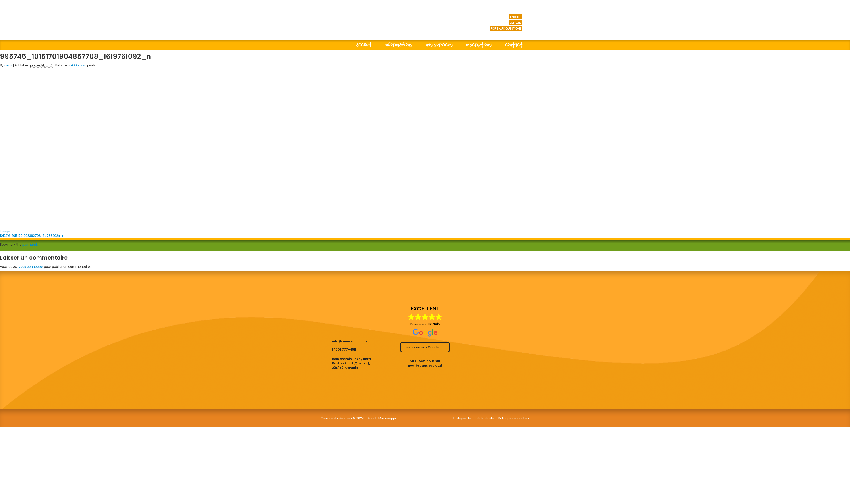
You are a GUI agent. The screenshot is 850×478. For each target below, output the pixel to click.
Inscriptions (479, 44)
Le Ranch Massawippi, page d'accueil (378, 24)
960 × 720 (78, 65)
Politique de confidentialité (473, 418)
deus (8, 65)
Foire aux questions (506, 28)
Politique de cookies (513, 418)
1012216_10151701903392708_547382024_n (32, 235)
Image (5, 231)
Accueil (363, 44)
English (516, 17)
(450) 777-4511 (344, 349)
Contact (513, 44)
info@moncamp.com (349, 341)
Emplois (516, 23)
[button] (425, 321)
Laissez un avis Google (422, 347)
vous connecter (31, 266)
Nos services (439, 44)
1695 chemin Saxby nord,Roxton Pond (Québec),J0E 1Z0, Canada (352, 363)
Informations (398, 44)
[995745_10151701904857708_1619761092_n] (106, 147)
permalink (30, 244)
